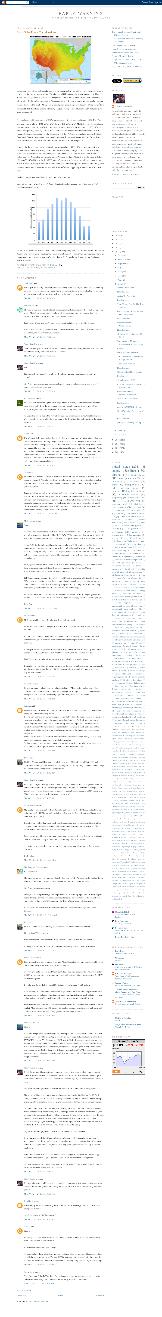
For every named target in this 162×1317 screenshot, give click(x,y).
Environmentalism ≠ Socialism (125, 52)
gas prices (138, 578)
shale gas (141, 720)
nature (123, 831)
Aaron (26, 433)
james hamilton (117, 809)
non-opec (115, 834)
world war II (116, 899)
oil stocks (116, 711)
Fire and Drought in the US (123, 45)
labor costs (141, 695)
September (122, 259)
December (122, 255)
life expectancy (122, 698)
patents (142, 840)
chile (124, 751)
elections (124, 775)
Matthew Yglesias (123, 1017)
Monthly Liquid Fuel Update (129, 371)
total (124, 883)
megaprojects (134, 822)
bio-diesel (124, 745)
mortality (115, 831)
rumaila (125, 856)
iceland (137, 600)
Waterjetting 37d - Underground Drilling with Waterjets (127, 977)
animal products (131, 664)
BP (133, 615)
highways (127, 692)
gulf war (123, 797)
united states (47, 268)
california (132, 667)
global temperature (128, 791)
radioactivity (129, 717)
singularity (117, 497)
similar (86, 156)
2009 (117, 452)
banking (114, 742)
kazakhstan (139, 809)
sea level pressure (137, 856)
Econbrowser (121, 927)
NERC (135, 726)
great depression (131, 794)
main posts (124, 572)
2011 (117, 443)
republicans (128, 853)
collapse (122, 754)
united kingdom (139, 587)
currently (40, 147)
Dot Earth (119, 964)
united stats (126, 890)
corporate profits (118, 677)
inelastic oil (127, 525)
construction (140, 624)
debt (114, 487)
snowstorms (116, 862)
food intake (134, 686)
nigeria (140, 831)
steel (113, 868)
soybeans (118, 723)
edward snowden (129, 630)
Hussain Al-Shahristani (126, 541)
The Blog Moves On (123, 923)
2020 (117, 235)
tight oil (117, 883)
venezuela (141, 723)
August (121, 263)
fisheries (135, 782)
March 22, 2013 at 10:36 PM (40, 859)
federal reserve (120, 686)
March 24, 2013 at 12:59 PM (40, 1264)
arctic (143, 575)
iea (144, 600)
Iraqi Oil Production (125, 287)
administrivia (139, 504)
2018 (117, 239)
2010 (117, 448)
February (122, 430)
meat (125, 822)
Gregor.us (119, 957)
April (120, 279)
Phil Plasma (29, 305)
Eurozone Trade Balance (127, 352)
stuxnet (142, 871)
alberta (139, 661)
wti (116, 590)
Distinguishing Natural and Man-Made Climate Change (130, 343)
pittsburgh (126, 846)
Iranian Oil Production (126, 295)
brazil (135, 748)
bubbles (115, 553)
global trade (136, 510)
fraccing (115, 637)
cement (123, 670)
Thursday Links (123, 291)
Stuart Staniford (30, 344)
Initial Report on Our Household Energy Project (131, 358)
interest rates (116, 581)
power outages (136, 714)
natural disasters (132, 646)
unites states (138, 890)
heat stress (116, 600)
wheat (117, 726)
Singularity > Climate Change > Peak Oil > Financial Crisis (128, 61)
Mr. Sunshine (29, 520)
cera (141, 748)
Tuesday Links (123, 299)
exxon (130, 683)
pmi (126, 714)
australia (120, 738)
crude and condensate (132, 593)
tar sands (118, 587)
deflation (118, 627)
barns (137, 742)
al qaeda (132, 729)
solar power (32, 268)
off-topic (139, 704)
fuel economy (135, 534)
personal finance (121, 843)
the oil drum (140, 655)
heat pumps (116, 692)
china (114, 484)
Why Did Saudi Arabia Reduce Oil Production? (130, 313)
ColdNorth (28, 472)
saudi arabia (132, 487)
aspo (113, 738)
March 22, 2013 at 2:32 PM (40, 772)
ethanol (125, 596)
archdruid (141, 615)
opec (126, 538)
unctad (131, 886)
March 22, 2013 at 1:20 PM (40, 750)
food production (135, 633)
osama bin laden (117, 840)
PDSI (138, 501)
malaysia (134, 819)
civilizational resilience (121, 566)
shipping (123, 859)
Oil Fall (118, 960)
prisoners (135, 849)
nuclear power (136, 649)
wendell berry (127, 896)
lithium (138, 698)
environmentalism (118, 683)
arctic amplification (131, 735)
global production (126, 478)
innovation (116, 606)
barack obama (126, 742)
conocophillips (123, 757)
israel (133, 643)
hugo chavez (119, 695)
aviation (129, 738)
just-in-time (129, 809)
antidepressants (117, 735)
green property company (127, 150)
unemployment (132, 484)
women (114, 661)
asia (121, 590)
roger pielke (139, 853)
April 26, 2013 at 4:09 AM (39, 1283)
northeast (126, 834)
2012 (117, 439)
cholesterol (133, 751)
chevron (133, 670)
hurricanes (127, 600)
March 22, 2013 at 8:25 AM (40, 426)
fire (119, 782)
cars (135, 621)
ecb (144, 772)
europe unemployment (133, 559)
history (123, 800)
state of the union (137, 865)
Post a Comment (24, 1290)
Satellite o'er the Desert (125, 1001)
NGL (130, 661)
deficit (114, 766)
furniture (114, 788)
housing (115, 538)
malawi (124, 819)
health (129, 640)
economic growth (120, 504)
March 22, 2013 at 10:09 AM (40, 513)
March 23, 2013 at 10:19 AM (40, 915)
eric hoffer (139, 775)
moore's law (116, 646)
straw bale (128, 655)
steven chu (123, 868)
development (129, 769)
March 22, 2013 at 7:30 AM (40, 336)
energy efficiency (137, 544)
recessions (116, 519)
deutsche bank (117, 769)
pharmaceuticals (136, 843)
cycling (130, 760)
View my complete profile (125, 174)
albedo (140, 729)
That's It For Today (122, 1027)
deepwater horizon (136, 763)
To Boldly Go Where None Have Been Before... (131, 386)
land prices (136, 812)
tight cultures (140, 880)
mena (143, 822)
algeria (114, 732)
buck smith (29, 283)
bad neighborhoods (135, 618)
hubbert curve (140, 692)
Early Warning (81, 13)
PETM (143, 726)
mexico (128, 701)
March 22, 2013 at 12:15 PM (40, 676)
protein (142, 849)
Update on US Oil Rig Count (129, 406)
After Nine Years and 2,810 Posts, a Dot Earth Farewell (128, 968)
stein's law (130, 723)
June (120, 271)
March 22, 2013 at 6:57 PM (40, 798)
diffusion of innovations (132, 680)
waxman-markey (135, 658)
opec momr (138, 606)
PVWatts (71, 133)
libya (139, 516)
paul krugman (139, 538)
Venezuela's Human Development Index (126, 393)
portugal (133, 584)
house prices (140, 640)
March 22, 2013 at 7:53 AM (40, 391)
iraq (128, 491)
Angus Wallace (30, 805)
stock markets (117, 612)
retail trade (141, 717)
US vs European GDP (126, 380)
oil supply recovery (128, 494)
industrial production (124, 547)
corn (143, 541)
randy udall (118, 853)
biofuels (129, 519)
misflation (138, 828)
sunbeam (28, 615)
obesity (123, 837)
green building (118, 513)
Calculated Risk (122, 911)
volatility (129, 893)
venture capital (117, 893)
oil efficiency (118, 531)
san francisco (130, 720)
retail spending (119, 550)
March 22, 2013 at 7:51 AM (40, 355)
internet (130, 695)
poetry (114, 849)
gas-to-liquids (126, 689)
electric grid (116, 569)
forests (128, 578)
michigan (118, 825)
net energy (127, 606)
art (142, 735)
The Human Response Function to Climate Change (126, 34)
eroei (113, 779)
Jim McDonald (30, 398)
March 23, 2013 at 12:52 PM (40, 950)
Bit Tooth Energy (123, 973)
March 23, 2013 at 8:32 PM (40, 1015)
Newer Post (21, 1295)
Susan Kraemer (30, 957)
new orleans (132, 831)
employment (121, 507)
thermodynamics (127, 880)
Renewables (55, 322)
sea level (128, 652)
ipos (126, 581)
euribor (120, 779)
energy (122, 633)
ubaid (124, 886)
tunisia (116, 886)
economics (116, 630)
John (26, 757)
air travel (123, 729)
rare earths (127, 609)
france (129, 785)
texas (127, 587)
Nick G (27, 1226)
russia (128, 563)
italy (140, 547)
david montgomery (120, 763)
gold (140, 791)
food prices (136, 507)
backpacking (138, 738)
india (139, 603)
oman (140, 837)
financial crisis (118, 534)
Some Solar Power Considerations (36, 32)
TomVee (27, 705)
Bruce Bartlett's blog (124, 936)
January (121, 434)
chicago (142, 670)
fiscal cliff (126, 782)
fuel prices (138, 785)
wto (123, 661)
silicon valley (136, 859)
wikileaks (139, 896)
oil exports (127, 707)
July (120, 267)
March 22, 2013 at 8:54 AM (40, 465)
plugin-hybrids (138, 846)
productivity (116, 717)
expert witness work (129, 147)
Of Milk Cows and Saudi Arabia (127, 1004)
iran (143, 513)
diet (140, 627)
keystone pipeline (118, 812)
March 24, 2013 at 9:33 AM (40, 1219)
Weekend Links (123, 318)
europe (116, 474)
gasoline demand (138, 637)
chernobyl (115, 751)
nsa (134, 834)
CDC (128, 726)
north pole (122, 584)
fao (126, 569)
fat (127, 779)
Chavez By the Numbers (127, 398)
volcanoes (124, 615)
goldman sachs (117, 794)
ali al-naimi (123, 732)
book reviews (131, 590)
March (121, 284)
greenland (138, 689)
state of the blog (119, 556)
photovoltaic (116, 846)
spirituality (124, 865)
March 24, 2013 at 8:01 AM (40, 1193)
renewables (138, 609)
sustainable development (131, 874)
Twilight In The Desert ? (124, 953)
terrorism (132, 877)
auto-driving (119, 618)
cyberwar (118, 578)
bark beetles (120, 667)
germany (115, 791)
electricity (118, 559)
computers (138, 674)
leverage (129, 816)
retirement (118, 720)
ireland (134, 581)
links (133, 470)
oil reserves (138, 707)
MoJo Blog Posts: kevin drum (128, 1024)
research (124, 124)
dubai (128, 772)
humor (131, 800)
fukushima (125, 637)
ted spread (122, 877)
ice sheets (134, 803)
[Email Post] (60, 265)
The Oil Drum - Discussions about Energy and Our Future (128, 991)
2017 (117, 243)
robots (135, 575)
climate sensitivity (125, 624)
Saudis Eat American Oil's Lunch (127, 985)
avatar (143, 664)
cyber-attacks (120, 544)
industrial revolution (121, 806)
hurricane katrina (122, 803)
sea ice (142, 584)
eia (144, 556)
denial (141, 766)
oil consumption (119, 510)
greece (133, 513)
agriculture (136, 550)
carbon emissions (136, 497)
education (115, 596)
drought (116, 491)
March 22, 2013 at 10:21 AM (40, 608)
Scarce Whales (121, 982)
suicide (117, 874)
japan (138, 525)
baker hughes (117, 621)
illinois (142, 803)
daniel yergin (140, 760)
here (59, 97)
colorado (131, 754)
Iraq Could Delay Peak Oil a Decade (127, 66)
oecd (140, 553)
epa (131, 775)
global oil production (131, 528)
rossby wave (116, 856)
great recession (136, 596)
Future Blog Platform (126, 363)
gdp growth (119, 640)
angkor (132, 732)
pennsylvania (117, 714)
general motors (138, 788)
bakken (128, 621)
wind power (129, 522)
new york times (128, 553)
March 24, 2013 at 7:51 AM (40, 1171)
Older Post (99, 1295)
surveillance (132, 612)
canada (138, 563)
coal (116, 674)
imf (132, 569)
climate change (137, 474)
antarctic (140, 732)
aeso (50, 405)
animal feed (116, 664)
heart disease (134, 797)
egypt (116, 775)
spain (114, 528)
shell (113, 859)
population (116, 609)
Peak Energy (121, 950)
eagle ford (136, 772)
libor (136, 816)
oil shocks (116, 575)
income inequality (123, 603)
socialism (125, 862)
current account (119, 760)
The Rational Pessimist (34, 867)
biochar (132, 745)
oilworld (132, 837)
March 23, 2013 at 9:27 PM (40, 1060)
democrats (132, 766)
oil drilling (116, 707)
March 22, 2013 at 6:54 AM (40, 298)
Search (117, 1020)
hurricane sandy (121, 643)
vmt (131, 556)
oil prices (135, 481)
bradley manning (124, 748)
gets (42, 156)
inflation (128, 516)
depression (130, 627)
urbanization (120, 658)
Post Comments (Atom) (38, 1301)
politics (126, 575)
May (120, 275)
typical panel (24, 119)
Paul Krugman (121, 921)
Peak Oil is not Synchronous (124, 48)
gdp (117, 516)
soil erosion (135, 862)
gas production (125, 788)
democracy (122, 766)
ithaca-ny (140, 806)
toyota (131, 883)
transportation (140, 883)
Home (60, 1295)
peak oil (141, 491)
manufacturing (117, 701)
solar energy (87, 1276)
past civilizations (131, 840)
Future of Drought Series (122, 56)
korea (128, 812)
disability (140, 769)
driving (138, 566)
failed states (140, 683)
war (136, 893)
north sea (128, 704)
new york (138, 701)
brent (138, 556)
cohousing (116, 127)
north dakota (117, 704)
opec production (134, 711)
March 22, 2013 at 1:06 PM (40, 698)
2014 (117, 247)
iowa (132, 806)
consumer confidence (138, 757)
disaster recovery (117, 772)
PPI (115, 729)
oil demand (123, 501)
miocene (128, 828)
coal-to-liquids (126, 674)
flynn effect (119, 785)
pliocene (115, 652)
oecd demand (137, 572)
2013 (117, 251)
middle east (130, 825)
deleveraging (132, 677)
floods (143, 782)
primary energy (124, 849)
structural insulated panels (129, 871)
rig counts (116, 563)
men (140, 643)
